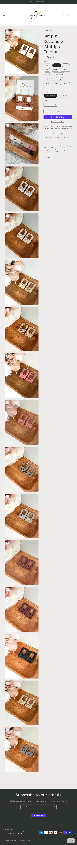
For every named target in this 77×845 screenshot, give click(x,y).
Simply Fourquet (14, 840)
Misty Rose (65, 70)
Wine (66, 83)
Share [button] (48, 157)
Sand (55, 70)
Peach (48, 74)
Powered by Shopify (24, 840)
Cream (56, 65)
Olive (47, 83)
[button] (4, 15)
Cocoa (56, 83)
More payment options (57, 122)
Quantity (46, 100)
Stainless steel (50, 96)
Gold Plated (65, 96)
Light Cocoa (59, 74)
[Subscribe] (54, 807)
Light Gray (50, 79)
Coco (66, 65)
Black (47, 88)
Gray (59, 79)
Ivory (48, 65)
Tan (47, 70)
